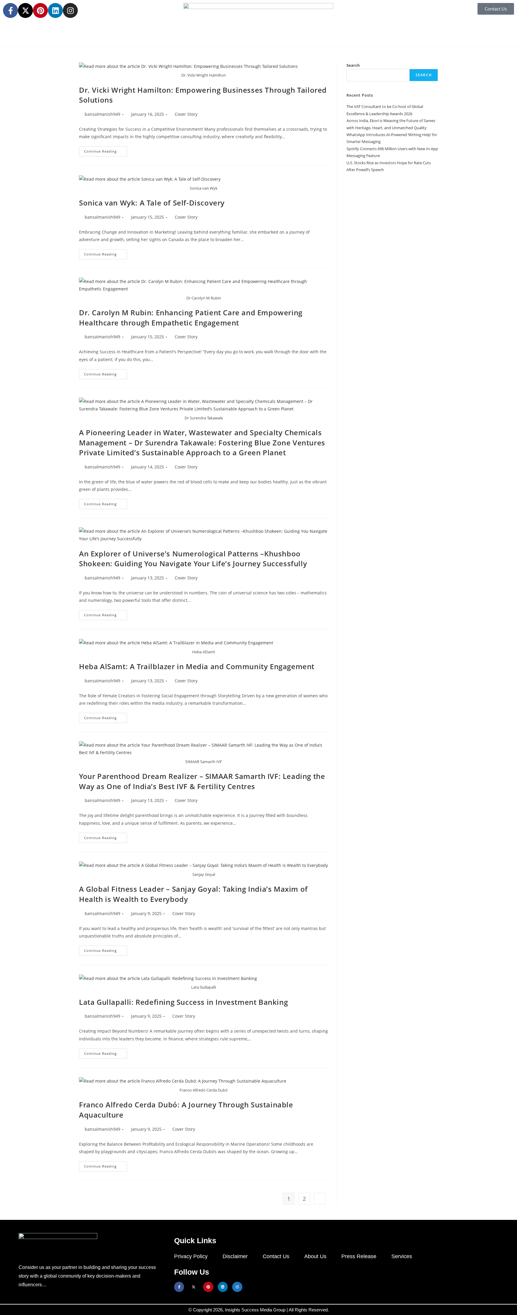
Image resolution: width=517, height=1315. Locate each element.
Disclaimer (235, 1256)
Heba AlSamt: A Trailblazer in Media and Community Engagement (196, 666)
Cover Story (186, 114)
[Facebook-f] (10, 10)
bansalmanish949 (102, 114)
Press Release (358, 1256)
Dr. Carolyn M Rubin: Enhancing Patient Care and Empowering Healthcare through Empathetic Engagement (190, 318)
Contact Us (276, 1256)
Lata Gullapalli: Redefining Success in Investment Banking (183, 1002)
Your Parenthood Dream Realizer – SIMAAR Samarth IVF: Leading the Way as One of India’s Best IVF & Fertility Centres (202, 781)
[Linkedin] (55, 10)
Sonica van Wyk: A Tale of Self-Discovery (152, 203)
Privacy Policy (191, 1256)
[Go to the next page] (320, 1199)
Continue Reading (105, 149)
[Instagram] (70, 10)
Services (401, 1256)
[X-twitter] (25, 10)
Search (353, 65)
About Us (315, 1256)
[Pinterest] (40, 10)
